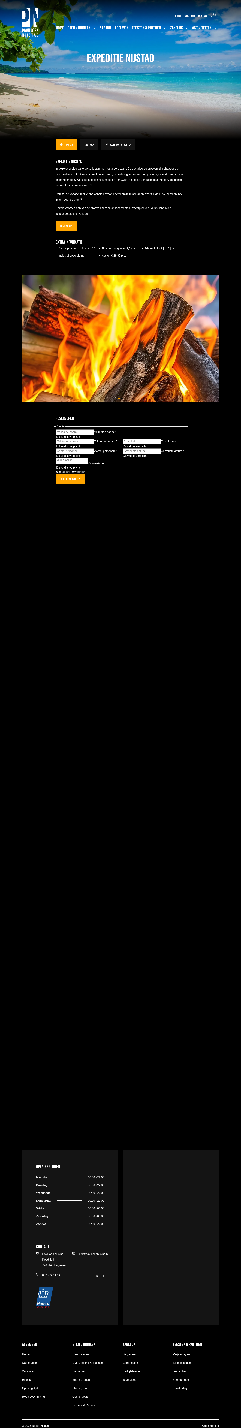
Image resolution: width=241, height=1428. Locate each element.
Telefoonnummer (105, 441)
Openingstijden (31, 1388)
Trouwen (121, 28)
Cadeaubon (29, 1362)
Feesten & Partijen (146, 28)
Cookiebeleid (210, 1425)
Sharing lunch (81, 1379)
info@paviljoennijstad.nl (93, 1253)
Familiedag (180, 1388)
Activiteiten (202, 28)
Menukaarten (205, 16)
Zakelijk (176, 28)
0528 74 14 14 (51, 1275)
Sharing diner (80, 1388)
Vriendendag (181, 1379)
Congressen (130, 1362)
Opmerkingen (96, 463)
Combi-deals (80, 1396)
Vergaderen (130, 1354)
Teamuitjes (129, 1379)
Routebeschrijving (33, 1396)
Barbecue (78, 1371)
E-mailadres (169, 441)
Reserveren (66, 226)
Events (26, 1379)
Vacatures (190, 16)
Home (60, 28)
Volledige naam (105, 431)
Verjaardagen (181, 1354)
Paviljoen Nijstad (53, 1253)
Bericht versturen (70, 479)
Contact (178, 16)
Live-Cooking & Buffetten (88, 1362)
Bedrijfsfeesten (132, 1371)
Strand (105, 28)
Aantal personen (105, 451)
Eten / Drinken (79, 28)
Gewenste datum (172, 451)
